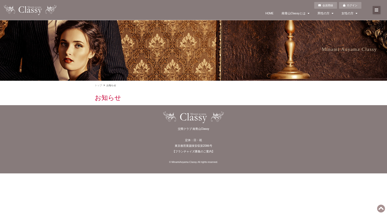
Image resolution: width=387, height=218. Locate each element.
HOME (269, 13)
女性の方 (347, 13)
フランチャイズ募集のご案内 (193, 151)
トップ (98, 85)
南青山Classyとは (294, 13)
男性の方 (323, 13)
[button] (376, 10)
